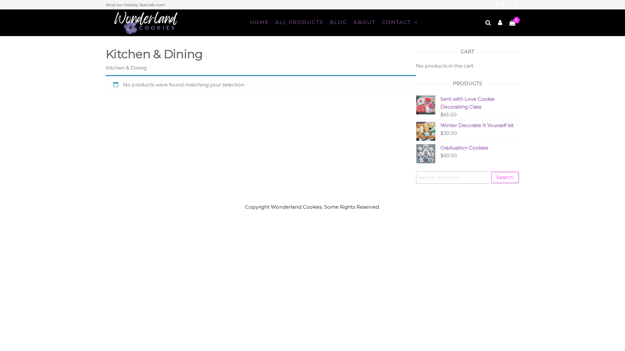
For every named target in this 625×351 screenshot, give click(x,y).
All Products (299, 22)
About (365, 22)
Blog (338, 22)
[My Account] (500, 22)
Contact (396, 22)
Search (504, 177)
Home (259, 22)
